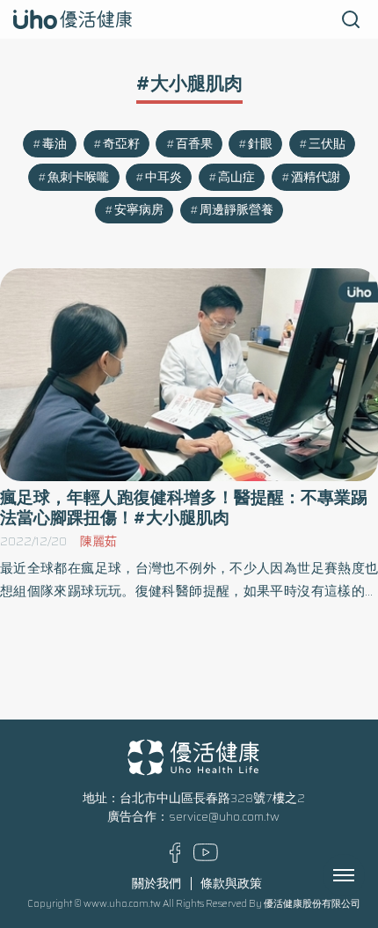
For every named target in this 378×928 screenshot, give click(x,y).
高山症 (236, 177)
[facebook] (175, 859)
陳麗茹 (98, 541)
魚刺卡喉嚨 (78, 177)
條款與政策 (231, 883)
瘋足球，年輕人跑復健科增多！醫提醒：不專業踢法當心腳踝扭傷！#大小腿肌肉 (183, 507)
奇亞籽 (121, 144)
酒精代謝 (315, 177)
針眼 (260, 144)
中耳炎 (163, 177)
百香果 (194, 144)
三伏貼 (327, 144)
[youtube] (205, 857)
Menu (363, 875)
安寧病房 (139, 210)
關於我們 (156, 883)
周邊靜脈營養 (236, 210)
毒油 (54, 144)
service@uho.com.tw (224, 816)
